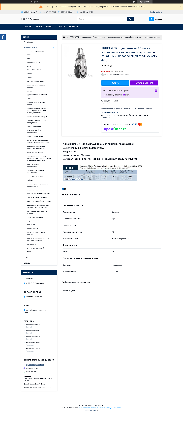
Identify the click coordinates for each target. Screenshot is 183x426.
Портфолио (28, 42)
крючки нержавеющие (35, 190)
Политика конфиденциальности (110, 408)
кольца (29, 98)
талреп (29, 77)
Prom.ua (102, 406)
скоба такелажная (34, 70)
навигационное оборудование (39, 201)
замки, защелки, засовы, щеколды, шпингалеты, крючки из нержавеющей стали (39, 158)
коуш (29, 66)
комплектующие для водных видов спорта (38, 185)
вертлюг (30, 91)
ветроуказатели (33, 221)
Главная (27, 27)
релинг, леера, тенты (35, 136)
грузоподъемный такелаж (37, 95)
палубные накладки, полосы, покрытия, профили (38, 239)
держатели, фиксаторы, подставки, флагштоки (36, 147)
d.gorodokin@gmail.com (35, 365)
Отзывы (27, 263)
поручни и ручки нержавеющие (33, 165)
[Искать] (130, 19)
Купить (115, 83)
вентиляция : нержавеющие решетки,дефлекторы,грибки (38, 141)
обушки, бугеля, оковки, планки (36, 103)
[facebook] (63, 190)
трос (28, 55)
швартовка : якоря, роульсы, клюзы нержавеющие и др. (38, 206)
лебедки (30, 180)
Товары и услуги (44, 27)
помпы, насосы (32, 228)
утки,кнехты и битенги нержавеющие (35, 131)
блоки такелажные (34, 126)
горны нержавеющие (35, 217)
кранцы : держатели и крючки (38, 194)
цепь (28, 58)
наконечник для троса (35, 81)
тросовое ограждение (35, 51)
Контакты (74, 27)
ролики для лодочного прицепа (36, 233)
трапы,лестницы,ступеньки (37, 197)
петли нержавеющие (35, 152)
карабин (30, 73)
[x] (65, 190)
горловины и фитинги (35, 176)
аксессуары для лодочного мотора (38, 212)
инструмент (31, 244)
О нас (62, 27)
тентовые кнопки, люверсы (37, 117)
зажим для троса (33, 62)
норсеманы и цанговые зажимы (36, 86)
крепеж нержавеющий (35, 248)
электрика (31, 225)
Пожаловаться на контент (88, 408)
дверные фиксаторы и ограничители (35, 171)
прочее (29, 252)
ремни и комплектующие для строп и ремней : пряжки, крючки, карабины (38, 110)
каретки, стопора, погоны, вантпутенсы (37, 121)
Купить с (139, 83)
